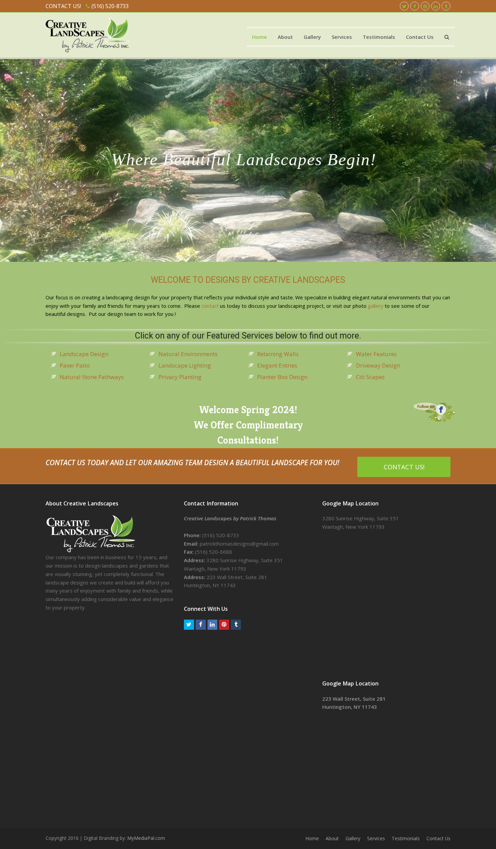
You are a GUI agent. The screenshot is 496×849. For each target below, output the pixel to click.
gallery (375, 305)
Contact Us (438, 838)
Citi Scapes (370, 377)
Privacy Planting (180, 377)
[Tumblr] (446, 6)
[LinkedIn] (435, 6)
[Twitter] (404, 6)
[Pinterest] (425, 6)
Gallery (353, 838)
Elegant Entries (277, 365)
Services (376, 838)
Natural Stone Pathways (92, 377)
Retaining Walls (278, 354)
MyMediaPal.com (146, 838)
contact (210, 305)
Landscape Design (84, 354)
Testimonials (406, 838)
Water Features (376, 354)
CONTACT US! (404, 467)
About (332, 838)
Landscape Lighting (185, 365)
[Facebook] (414, 6)
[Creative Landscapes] (88, 34)
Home (312, 838)
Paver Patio (75, 365)
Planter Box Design (282, 377)
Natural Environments (188, 354)
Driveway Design (378, 365)
